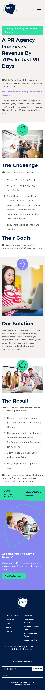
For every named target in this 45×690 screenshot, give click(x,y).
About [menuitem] (8, 628)
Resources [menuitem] (10, 620)
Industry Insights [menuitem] (30, 640)
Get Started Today (14, 576)
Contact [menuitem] (9, 632)
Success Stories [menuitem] (12, 616)
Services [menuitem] (9, 624)
